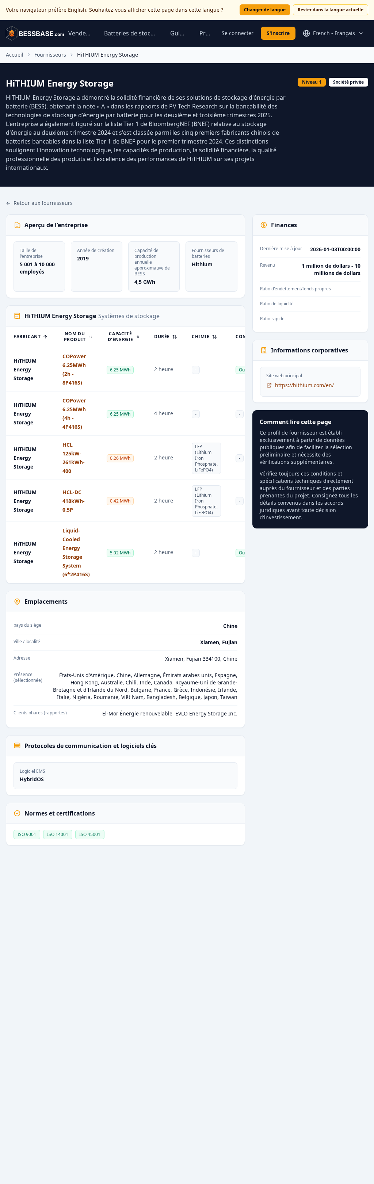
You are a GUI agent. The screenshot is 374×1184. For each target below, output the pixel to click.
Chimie (201, 337)
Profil (206, 33)
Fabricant (27, 337)
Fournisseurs (50, 54)
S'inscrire (278, 33)
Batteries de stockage (131, 33)
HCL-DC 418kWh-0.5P (73, 501)
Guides (179, 33)
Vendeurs (80, 33)
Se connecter (237, 33)
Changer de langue (265, 10)
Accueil (14, 54)
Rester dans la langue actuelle (330, 10)
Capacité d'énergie (120, 337)
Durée (162, 337)
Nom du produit (75, 337)
